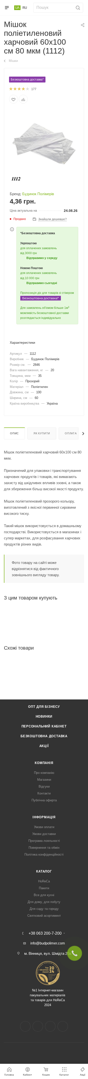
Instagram (38, 1026)
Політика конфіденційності (44, 854)
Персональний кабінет (44, 726)
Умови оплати (44, 827)
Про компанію (44, 773)
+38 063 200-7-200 (45, 933)
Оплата (71, 433)
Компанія (44, 763)
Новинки (44, 716)
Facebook (25, 1026)
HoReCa (44, 881)
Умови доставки (44, 834)
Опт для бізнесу (44, 707)
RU (24, 8)
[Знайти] (77, 8)
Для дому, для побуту (44, 902)
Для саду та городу (44, 909)
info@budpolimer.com (47, 943)
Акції (44, 746)
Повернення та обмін (44, 847)
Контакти (44, 793)
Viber (62, 1026)
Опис (14, 433)
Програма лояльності (44, 841)
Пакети (44, 888)
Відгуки (44, 786)
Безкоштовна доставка (44, 736)
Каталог (44, 871)
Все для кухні (44, 895)
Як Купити (41, 433)
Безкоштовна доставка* (27, 79)
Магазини (44, 779)
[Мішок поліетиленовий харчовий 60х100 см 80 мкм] (44, 146)
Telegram (50, 1026)
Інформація (44, 817)
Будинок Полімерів (38, 194)
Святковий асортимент (44, 915)
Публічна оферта (44, 800)
